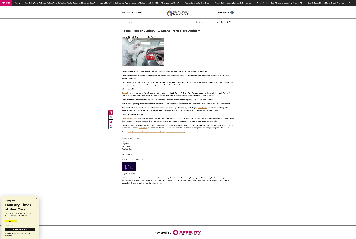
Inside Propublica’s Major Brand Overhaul (326, 3)
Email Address (11, 221)
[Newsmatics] (111, 126)
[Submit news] (111, 112)
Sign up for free (20, 229)
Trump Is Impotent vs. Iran (197, 3)
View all (351, 3)
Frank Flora (143, 128)
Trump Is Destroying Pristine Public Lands (233, 3)
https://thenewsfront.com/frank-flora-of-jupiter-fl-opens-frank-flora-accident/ (156, 132)
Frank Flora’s (202, 108)
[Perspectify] (111, 117)
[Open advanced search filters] (222, 22)
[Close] (36, 199)
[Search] (217, 22)
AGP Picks (6, 3)
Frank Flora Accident (129, 118)
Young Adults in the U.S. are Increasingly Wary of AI (279, 3)
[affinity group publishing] (111, 122)
